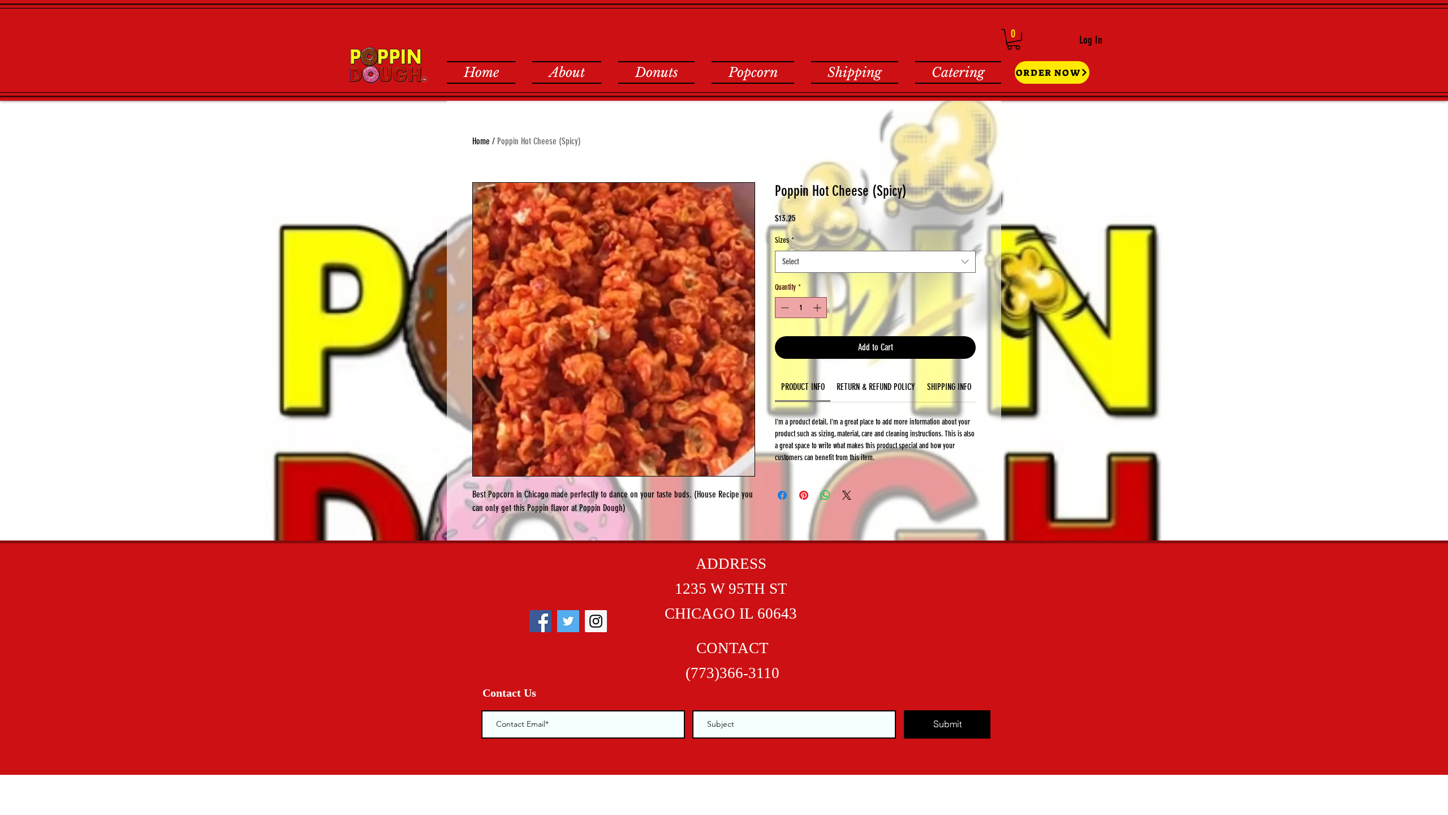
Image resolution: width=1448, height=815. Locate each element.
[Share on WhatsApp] (825, 495)
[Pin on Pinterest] (804, 495)
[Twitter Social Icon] (568, 621)
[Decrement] (784, 308)
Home (481, 141)
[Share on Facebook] (782, 495)
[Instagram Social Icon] (596, 621)
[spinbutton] (801, 308)
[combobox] (875, 262)
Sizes (784, 240)
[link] (803, 386)
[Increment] (818, 308)
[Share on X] (847, 495)
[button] (1013, 39)
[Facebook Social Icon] (540, 621)
